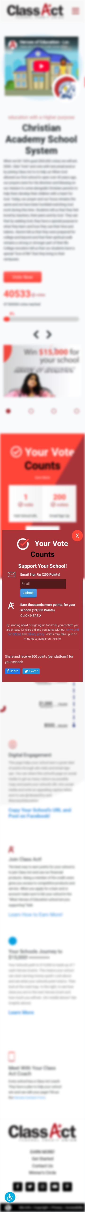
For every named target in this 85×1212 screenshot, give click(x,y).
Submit (28, 593)
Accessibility (74, 1208)
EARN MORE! (42, 1151)
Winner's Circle (42, 1172)
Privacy (56, 1208)
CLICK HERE (29, 616)
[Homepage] (35, 10)
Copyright (41, 1208)
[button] (10, 1197)
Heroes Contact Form (29, 1098)
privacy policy (35, 634)
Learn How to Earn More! (35, 914)
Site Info (25, 1208)
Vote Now (22, 277)
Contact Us (42, 1165)
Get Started (42, 1158)
